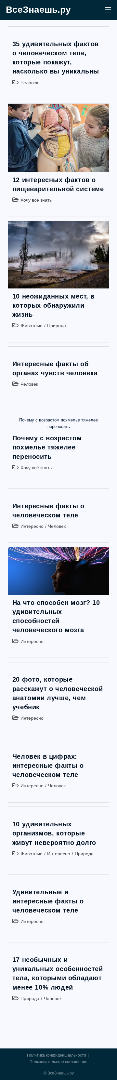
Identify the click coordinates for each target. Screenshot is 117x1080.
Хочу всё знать (36, 200)
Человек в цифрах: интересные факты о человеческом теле (48, 765)
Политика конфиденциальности (56, 1055)
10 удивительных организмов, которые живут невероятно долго (54, 833)
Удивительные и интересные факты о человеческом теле (48, 901)
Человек (29, 82)
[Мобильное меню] (108, 10)
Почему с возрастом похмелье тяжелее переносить (47, 447)
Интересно (32, 526)
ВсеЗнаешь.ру (38, 10)
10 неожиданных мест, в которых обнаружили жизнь (53, 305)
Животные (31, 325)
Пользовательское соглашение (58, 1062)
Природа (56, 325)
